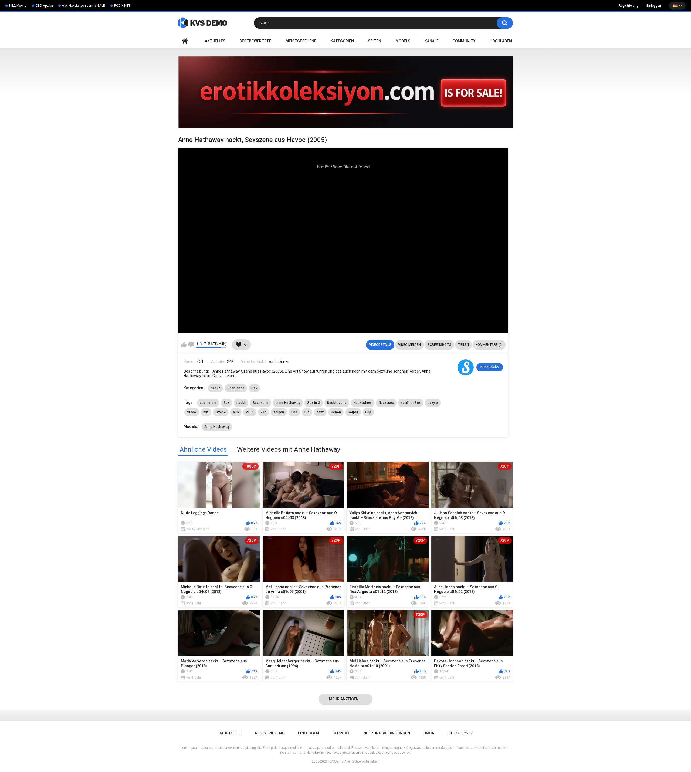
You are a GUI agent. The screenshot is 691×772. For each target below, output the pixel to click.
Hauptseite (185, 41)
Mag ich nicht (191, 344)
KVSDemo (336, 761)
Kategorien (342, 41)
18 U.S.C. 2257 (460, 733)
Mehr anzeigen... (345, 699)
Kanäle (432, 41)
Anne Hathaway (216, 427)
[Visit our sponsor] (345, 92)
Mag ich (184, 344)
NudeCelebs (489, 367)
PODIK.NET (122, 6)
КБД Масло (17, 6)
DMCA (429, 733)
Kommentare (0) (489, 345)
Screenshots (439, 345)
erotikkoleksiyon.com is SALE (83, 6)
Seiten (374, 41)
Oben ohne (236, 388)
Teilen (463, 345)
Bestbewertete (255, 41)
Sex (254, 388)
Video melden (409, 345)
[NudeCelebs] (466, 367)
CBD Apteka (44, 6)
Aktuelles (215, 41)
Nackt (215, 388)
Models (402, 41)
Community (464, 41)
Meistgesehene (301, 41)
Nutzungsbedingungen (386, 733)
